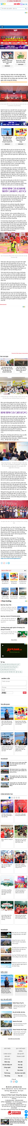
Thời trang (7, 1073)
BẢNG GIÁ (7, 1059)
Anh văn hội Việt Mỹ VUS (8, 672)
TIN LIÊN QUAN (5, 704)
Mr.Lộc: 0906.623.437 (7, 1088)
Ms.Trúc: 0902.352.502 (20, 1088)
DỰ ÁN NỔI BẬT (6, 999)
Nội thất (20, 1067)
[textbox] (14, 8)
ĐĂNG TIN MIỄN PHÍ (15, 1)
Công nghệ (7, 1067)
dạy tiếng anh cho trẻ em (8, 669)
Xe (7, 1070)
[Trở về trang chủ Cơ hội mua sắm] (26, 1111)
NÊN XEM (4, 972)
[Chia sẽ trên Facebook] (11, 1081)
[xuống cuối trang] (26, 1115)
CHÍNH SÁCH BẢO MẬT (7, 1055)
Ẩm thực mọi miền (20, 1073)
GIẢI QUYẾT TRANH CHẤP (21, 1055)
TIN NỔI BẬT (4, 929)
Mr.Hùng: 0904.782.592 (11, 1090)
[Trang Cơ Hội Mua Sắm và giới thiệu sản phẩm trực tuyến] (20, 4)
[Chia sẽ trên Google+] (4, 563)
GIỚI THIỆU (7, 1048)
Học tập (19, 672)
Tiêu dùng (7, 1075)
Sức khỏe (20, 1070)
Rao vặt (20, 1075)
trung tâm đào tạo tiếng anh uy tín (10, 664)
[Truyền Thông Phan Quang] (3, 4)
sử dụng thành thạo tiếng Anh (9, 667)
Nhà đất (20, 1062)
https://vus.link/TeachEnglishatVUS (11, 558)
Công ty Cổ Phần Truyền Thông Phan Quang (14, 1095)
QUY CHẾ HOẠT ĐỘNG (20, 1050)
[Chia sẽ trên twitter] (6, 563)
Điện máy (7, 1062)
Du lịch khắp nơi (7, 1064)
